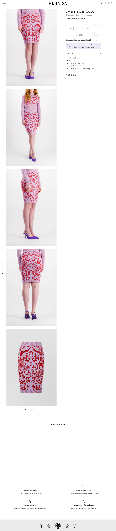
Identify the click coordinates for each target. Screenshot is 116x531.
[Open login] (105, 3)
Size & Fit (69, 53)
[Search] (108, 3)
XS (70, 28)
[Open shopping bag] (112, 3)
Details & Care (71, 75)
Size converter (97, 25)
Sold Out (79, 35)
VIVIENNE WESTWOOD (80, 12)
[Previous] (21, 409)
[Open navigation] (4, 3)
